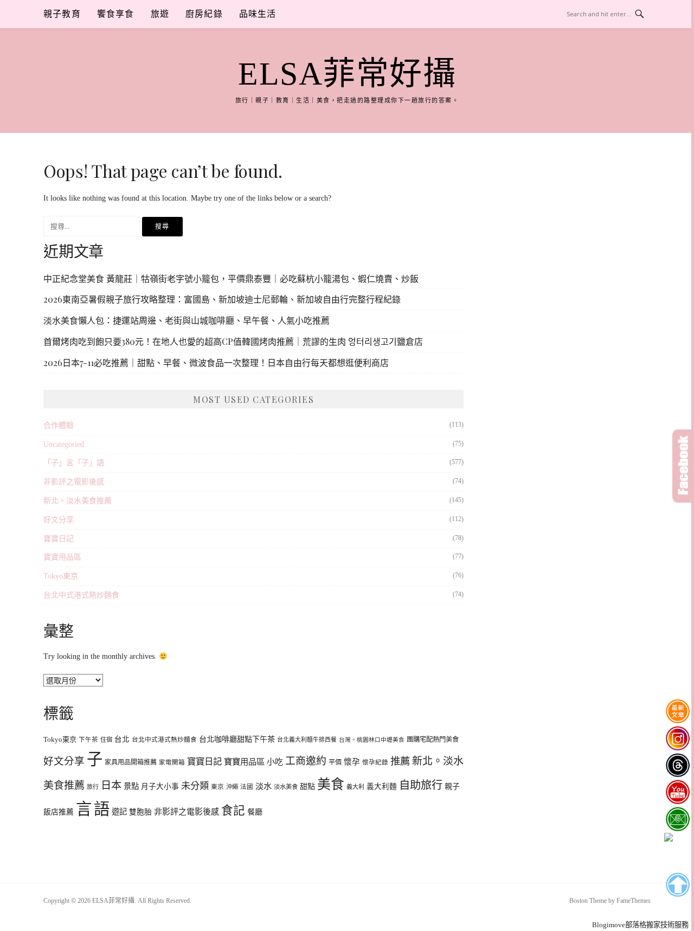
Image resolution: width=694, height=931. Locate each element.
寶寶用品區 (62, 557)
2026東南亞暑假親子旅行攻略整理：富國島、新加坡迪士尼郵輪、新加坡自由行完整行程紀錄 (222, 299)
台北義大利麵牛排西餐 (307, 739)
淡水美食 (286, 787)
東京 (217, 787)
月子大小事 (160, 786)
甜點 (307, 786)
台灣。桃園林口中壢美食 (371, 740)
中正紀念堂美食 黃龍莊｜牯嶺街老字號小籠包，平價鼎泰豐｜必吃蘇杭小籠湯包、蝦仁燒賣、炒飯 (231, 278)
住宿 (106, 739)
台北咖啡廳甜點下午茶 (237, 739)
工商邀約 (305, 761)
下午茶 (88, 739)
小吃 (275, 761)
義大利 (355, 787)
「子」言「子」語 (73, 463)
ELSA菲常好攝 (347, 74)
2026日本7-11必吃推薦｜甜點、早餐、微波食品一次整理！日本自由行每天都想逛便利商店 (216, 362)
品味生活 (258, 13)
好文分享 (58, 520)
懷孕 (352, 761)
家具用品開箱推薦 (131, 762)
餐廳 (254, 811)
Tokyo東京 (60, 576)
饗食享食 (115, 13)
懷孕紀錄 (375, 762)
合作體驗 (58, 425)
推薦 (400, 761)
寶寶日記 (58, 539)
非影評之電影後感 (73, 482)
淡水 (263, 786)
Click (683, 466)
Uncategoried (63, 444)
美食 (330, 784)
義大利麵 (382, 786)
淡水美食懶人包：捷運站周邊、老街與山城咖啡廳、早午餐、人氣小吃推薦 (186, 320)
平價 (335, 762)
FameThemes (633, 900)
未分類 (195, 786)
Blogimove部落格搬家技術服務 (640, 925)
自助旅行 (420, 785)
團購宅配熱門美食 (433, 739)
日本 (111, 785)
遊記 (119, 811)
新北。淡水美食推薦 (77, 501)
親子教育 (62, 13)
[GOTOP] (677, 884)
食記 (233, 810)
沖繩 (232, 787)
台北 (122, 739)
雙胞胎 (140, 812)
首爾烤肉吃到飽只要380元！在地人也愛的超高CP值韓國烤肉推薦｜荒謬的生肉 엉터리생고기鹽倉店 (233, 341)
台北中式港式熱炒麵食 (81, 595)
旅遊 (160, 13)
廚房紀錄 (204, 13)
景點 (131, 786)
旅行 (93, 787)
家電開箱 (172, 762)
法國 (246, 787)
